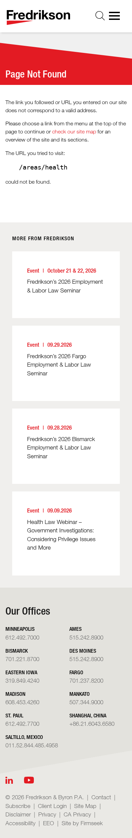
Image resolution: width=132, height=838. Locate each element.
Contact (101, 797)
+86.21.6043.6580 (91, 723)
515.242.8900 (86, 637)
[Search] (100, 16)
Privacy (47, 814)
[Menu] (116, 18)
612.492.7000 (22, 637)
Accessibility (20, 823)
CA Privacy (77, 814)
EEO (48, 823)
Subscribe (17, 805)
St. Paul (14, 715)
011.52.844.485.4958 (31, 745)
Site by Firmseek (82, 823)
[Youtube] (29, 780)
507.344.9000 (86, 702)
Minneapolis (20, 629)
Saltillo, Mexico (24, 737)
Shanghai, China (87, 715)
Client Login (52, 805)
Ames (75, 629)
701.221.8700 (22, 658)
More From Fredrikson (43, 238)
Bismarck (16, 651)
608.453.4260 (22, 702)
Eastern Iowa (21, 672)
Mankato (79, 694)
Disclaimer (18, 814)
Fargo (76, 672)
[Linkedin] (9, 780)
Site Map (85, 805)
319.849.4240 (22, 680)
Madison (15, 694)
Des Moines (82, 651)
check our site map (74, 131)
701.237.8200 (86, 680)
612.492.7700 (22, 723)
